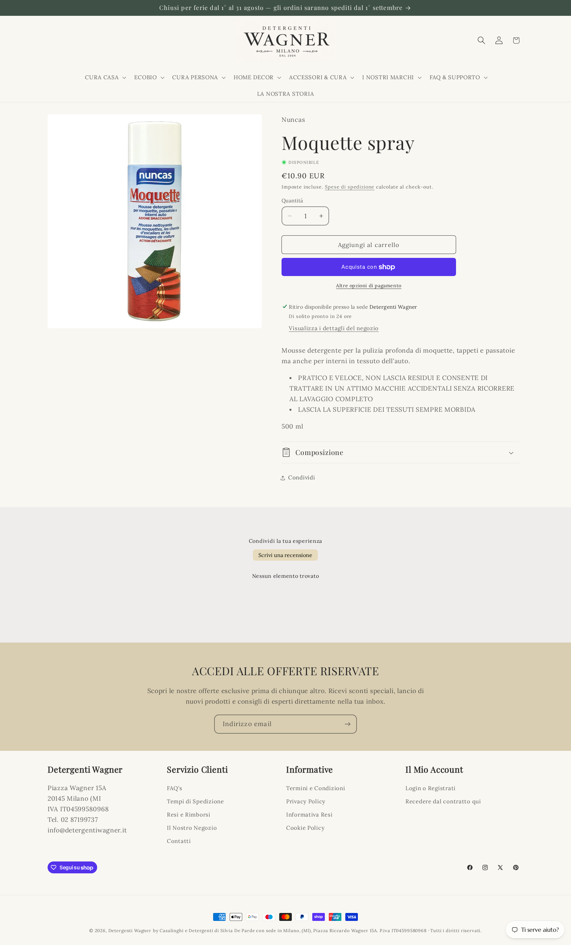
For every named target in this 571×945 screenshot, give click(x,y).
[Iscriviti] (347, 724)
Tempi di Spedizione (195, 801)
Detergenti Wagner (129, 930)
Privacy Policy (305, 801)
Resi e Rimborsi (188, 814)
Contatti (179, 841)
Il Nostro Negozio (192, 827)
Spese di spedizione (349, 187)
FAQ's (174, 788)
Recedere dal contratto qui (443, 801)
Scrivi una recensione (285, 555)
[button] (105, 77)
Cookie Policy (305, 827)
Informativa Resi (309, 814)
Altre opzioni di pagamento (368, 286)
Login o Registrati (430, 788)
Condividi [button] (301, 477)
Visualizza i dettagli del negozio (334, 328)
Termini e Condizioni (315, 788)
